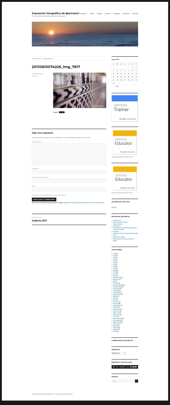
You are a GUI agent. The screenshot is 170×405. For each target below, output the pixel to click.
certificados (116, 289)
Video (114, 331)
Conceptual (116, 292)
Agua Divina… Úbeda (119, 237)
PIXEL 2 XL (116, 311)
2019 (114, 272)
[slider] (134, 366)
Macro (115, 300)
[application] (125, 367)
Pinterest (126, 14)
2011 (114, 259)
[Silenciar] (131, 367)
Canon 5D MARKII (118, 285)
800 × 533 (34, 76)
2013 (114, 263)
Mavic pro (116, 302)
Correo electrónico (40, 177)
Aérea (114, 276)
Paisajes (115, 307)
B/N (114, 281)
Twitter (91, 14)
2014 (114, 264)
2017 (114, 268)
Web (33, 186)
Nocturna (115, 303)
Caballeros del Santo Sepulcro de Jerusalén (125, 233)
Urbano (115, 328)
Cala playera (116, 226)
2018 (114, 270)
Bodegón (115, 283)
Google (99, 14)
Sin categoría (117, 320)
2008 (114, 253)
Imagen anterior (36, 58)
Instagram (116, 14)
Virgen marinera (118, 224)
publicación (116, 315)
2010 (114, 257)
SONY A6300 (116, 322)
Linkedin (108, 14)
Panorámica (116, 309)
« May (117, 86)
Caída (114, 235)
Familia (115, 296)
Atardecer (116, 279)
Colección (116, 290)
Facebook (83, 14)
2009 (114, 255)
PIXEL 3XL (116, 313)
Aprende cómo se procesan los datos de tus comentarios (84, 202)
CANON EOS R (117, 287)
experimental (117, 294)
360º (114, 274)
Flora (114, 298)
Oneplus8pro (117, 305)
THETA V (115, 324)
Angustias (116, 231)
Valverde (115, 329)
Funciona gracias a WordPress (64, 394)
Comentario (37, 142)
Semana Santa (117, 318)
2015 (114, 266)
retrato (115, 316)
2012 (114, 261)
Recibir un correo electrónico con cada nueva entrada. (50, 195)
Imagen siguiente (48, 58)
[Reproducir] (114, 367)
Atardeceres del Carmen (120, 222)
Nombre (35, 168)
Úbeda (115, 326)
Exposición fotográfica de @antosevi (55, 13)
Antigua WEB (117, 277)
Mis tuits (114, 207)
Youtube (135, 14)
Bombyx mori (117, 220)
